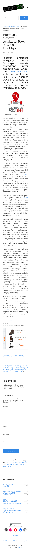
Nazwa (5, 426)
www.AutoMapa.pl (9, 320)
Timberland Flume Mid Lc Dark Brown (21, 330)
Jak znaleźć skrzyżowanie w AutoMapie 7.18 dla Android (12, 493)
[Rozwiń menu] (27, 8)
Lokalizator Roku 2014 (17, 355)
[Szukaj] (24, 18)
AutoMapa (16, 26)
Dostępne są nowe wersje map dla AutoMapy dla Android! (8, 369)
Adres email (6, 434)
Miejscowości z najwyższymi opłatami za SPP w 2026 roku (12, 510)
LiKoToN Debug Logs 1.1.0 (8, 485)
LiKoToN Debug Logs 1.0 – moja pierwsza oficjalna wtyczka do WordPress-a (12, 501)
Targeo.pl (25, 174)
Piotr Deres (10, 52)
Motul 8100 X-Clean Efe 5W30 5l (21, 337)
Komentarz (6, 406)
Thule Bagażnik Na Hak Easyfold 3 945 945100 (21, 344)
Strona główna (7, 26)
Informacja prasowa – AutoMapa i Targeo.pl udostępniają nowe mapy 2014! (21, 369)
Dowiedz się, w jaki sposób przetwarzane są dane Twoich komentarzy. (15, 464)
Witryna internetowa (8, 442)
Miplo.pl (25, 198)
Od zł (20, 332)
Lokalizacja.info (19, 71)
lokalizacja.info (8, 309)
